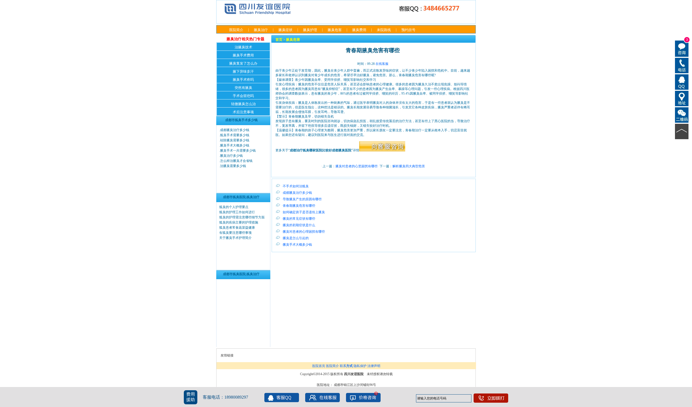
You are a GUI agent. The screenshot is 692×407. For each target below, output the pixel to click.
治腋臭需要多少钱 (233, 166)
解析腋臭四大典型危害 (408, 166)
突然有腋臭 (243, 88)
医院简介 (236, 30)
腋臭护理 (310, 30)
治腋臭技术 (243, 47)
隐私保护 (360, 366)
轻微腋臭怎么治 (243, 104)
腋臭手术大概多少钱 (234, 145)
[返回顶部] (682, 131)
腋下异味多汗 (243, 71)
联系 (346, 366)
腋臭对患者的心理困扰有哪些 (304, 231)
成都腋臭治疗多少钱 (234, 130)
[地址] (682, 98)
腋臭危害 (335, 30)
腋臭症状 (285, 30)
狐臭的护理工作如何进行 (237, 212)
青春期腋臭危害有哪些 (299, 206)
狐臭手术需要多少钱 (234, 135)
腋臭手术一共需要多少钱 (238, 150)
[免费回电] (682, 65)
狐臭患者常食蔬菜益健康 (237, 227)
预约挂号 (408, 30)
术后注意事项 (243, 112)
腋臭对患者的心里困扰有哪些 (356, 166)
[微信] (682, 114)
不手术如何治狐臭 (296, 186)
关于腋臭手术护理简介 (235, 238)
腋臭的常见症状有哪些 (299, 219)
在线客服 (381, 64)
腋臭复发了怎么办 (243, 63)
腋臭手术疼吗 (243, 80)
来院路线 (384, 30)
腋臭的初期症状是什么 (299, 225)
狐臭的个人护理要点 (233, 207)
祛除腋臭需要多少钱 (234, 140)
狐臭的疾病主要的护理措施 (238, 222)
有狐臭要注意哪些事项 (235, 233)
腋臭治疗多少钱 (231, 156)
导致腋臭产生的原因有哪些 (302, 199)
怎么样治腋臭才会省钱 (236, 161)
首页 (278, 40)
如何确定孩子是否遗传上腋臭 (304, 212)
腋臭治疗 (261, 30)
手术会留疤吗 (243, 96)
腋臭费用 (359, 30)
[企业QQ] (682, 82)
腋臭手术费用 (243, 55)
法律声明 (373, 366)
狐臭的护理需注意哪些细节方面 (242, 217)
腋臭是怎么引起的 (296, 238)
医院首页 (318, 366)
